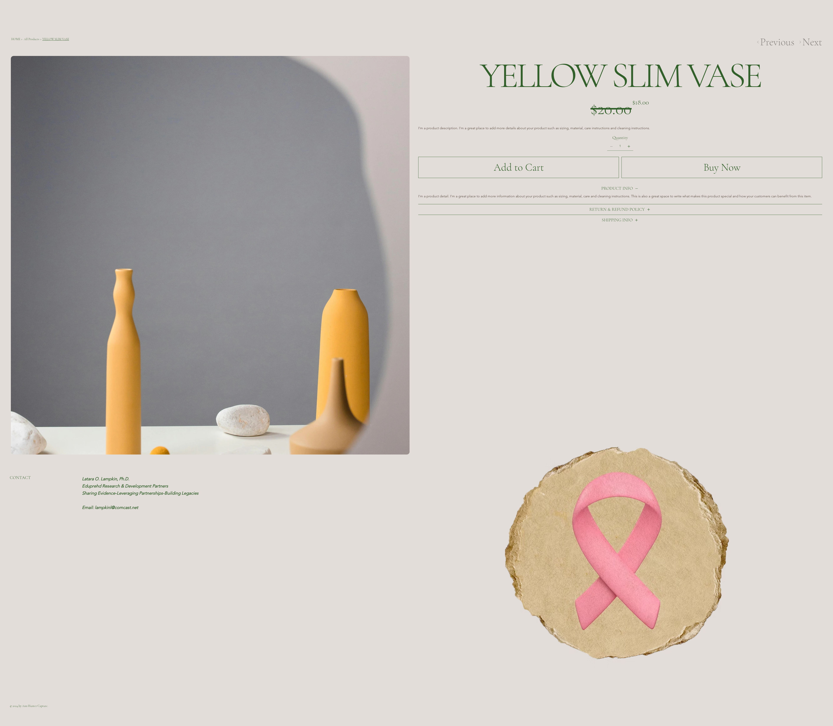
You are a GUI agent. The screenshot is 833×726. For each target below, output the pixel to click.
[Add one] (629, 146)
